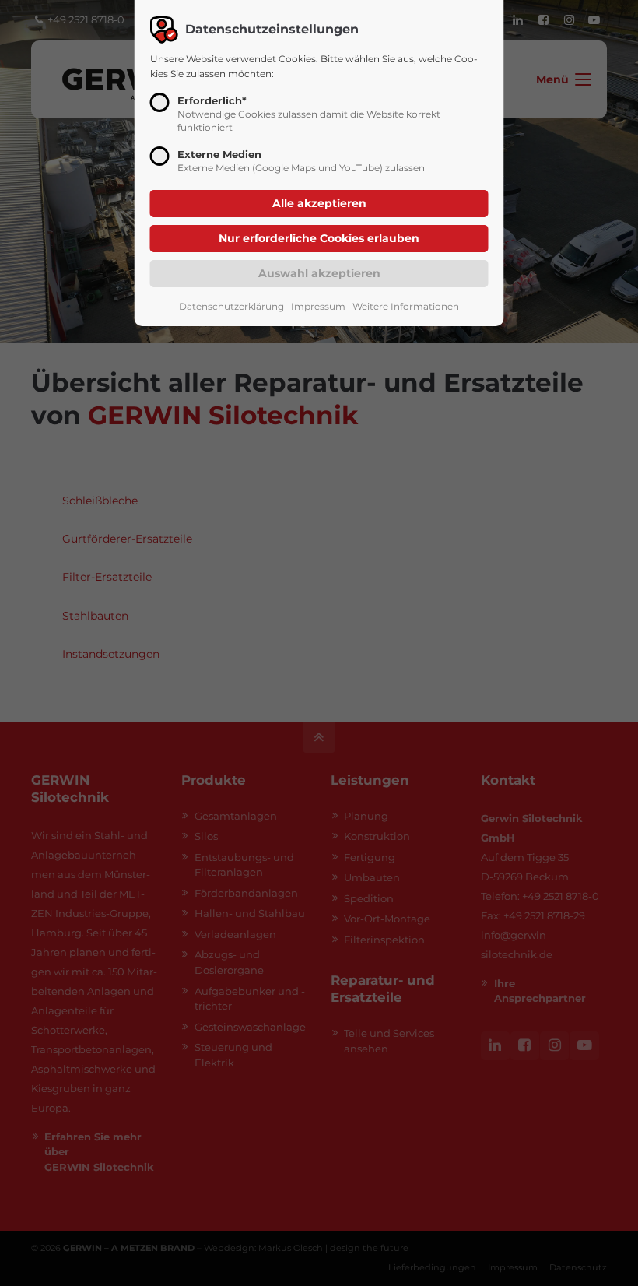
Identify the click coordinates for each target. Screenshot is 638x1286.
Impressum (318, 306)
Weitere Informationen (405, 306)
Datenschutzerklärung (231, 306)
